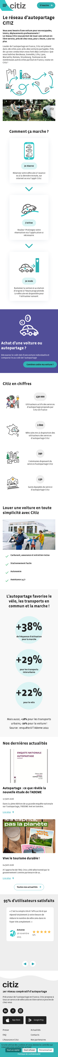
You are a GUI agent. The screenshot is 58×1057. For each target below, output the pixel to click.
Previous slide (25, 964)
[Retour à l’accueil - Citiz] (29, 984)
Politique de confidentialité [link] (29, 1054)
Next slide (33, 964)
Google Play (39, 1020)
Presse (6, 1030)
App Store (16, 1020)
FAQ (4, 1035)
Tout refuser (29, 1050)
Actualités (35, 1030)
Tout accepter (13, 1050)
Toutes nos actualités (27, 887)
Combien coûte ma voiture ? (40, 364)
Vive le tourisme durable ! (21, 858)
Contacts (35, 1035)
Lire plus (7, 812)
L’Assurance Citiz (11, 1040)
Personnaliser (45, 1050)
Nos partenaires (38, 1040)
